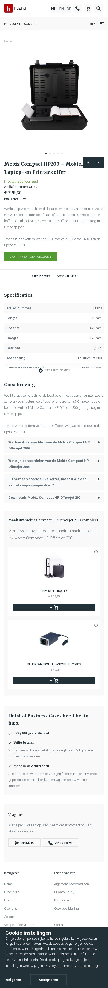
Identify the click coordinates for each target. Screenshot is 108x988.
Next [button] (98, 162)
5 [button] (64, 156)
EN (61, 9)
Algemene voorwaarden (71, 884)
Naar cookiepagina (88, 966)
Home (8, 41)
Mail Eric (27, 842)
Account (10, 917)
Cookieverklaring (66, 908)
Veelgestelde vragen (19, 925)
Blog (7, 900)
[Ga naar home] (15, 8)
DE (69, 9)
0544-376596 (63, 842)
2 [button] (51, 156)
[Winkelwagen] (88, 8)
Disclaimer (62, 900)
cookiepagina (59, 960)
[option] (54, 96)
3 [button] (55, 156)
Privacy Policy (64, 892)
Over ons (10, 908)
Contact (30, 23)
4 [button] (59, 156)
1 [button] (47, 156)
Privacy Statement (58, 966)
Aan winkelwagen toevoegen (30, 256)
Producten (12, 23)
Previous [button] (88, 162)
